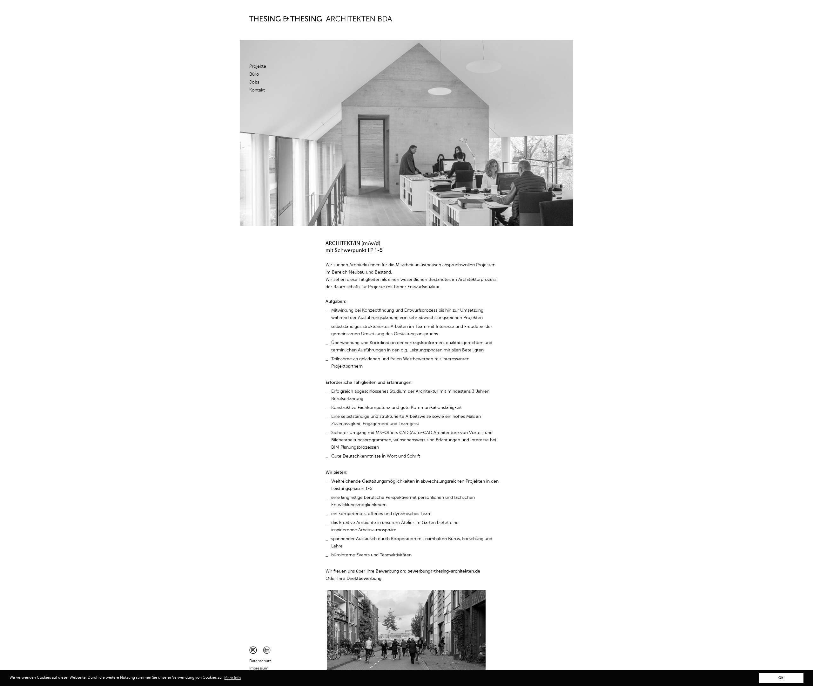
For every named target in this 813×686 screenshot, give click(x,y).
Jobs (254, 82)
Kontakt (257, 90)
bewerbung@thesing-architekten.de (443, 571)
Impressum (258, 668)
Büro (254, 74)
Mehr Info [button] (232, 678)
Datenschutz (260, 661)
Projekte (257, 66)
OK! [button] (781, 678)
